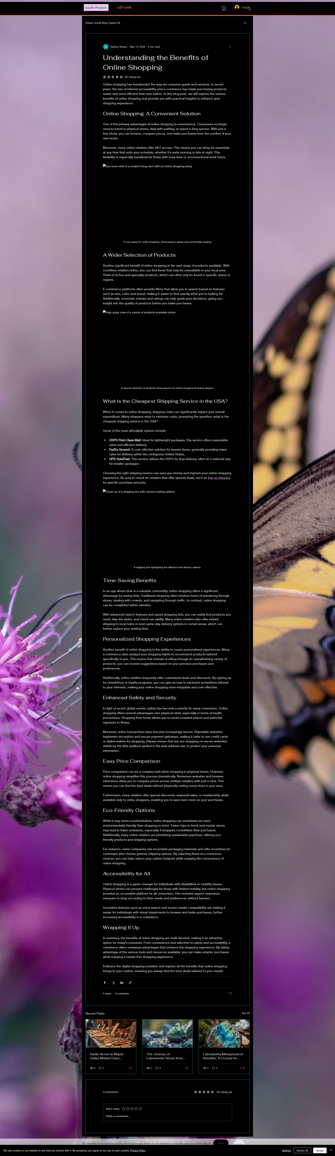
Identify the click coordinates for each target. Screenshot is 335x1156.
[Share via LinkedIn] (121, 982)
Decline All (302, 1150)
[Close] (331, 1150)
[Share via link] (130, 982)
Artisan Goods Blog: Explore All (102, 22)
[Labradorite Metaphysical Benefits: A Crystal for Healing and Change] (224, 1033)
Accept (320, 1150)
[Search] (249, 9)
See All (246, 1012)
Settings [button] (286, 1150)
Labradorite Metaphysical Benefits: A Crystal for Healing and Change (223, 1056)
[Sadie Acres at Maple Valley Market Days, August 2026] (111, 1033)
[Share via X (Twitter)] (113, 982)
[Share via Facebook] (104, 982)
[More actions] (230, 47)
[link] (224, 8)
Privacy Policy (138, 1150)
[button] (245, 22)
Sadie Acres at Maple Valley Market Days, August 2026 (106, 1056)
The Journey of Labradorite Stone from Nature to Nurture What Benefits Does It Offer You (167, 1056)
